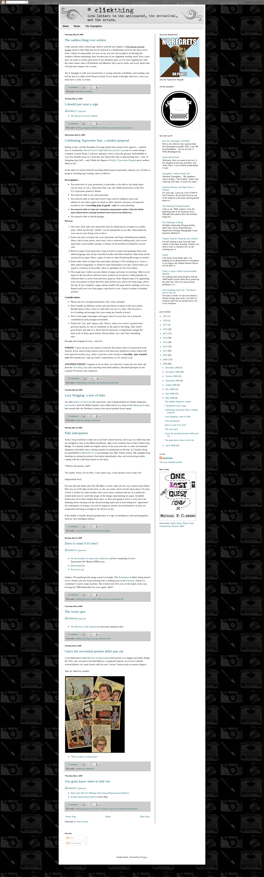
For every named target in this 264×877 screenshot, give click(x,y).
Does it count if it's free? (81, 543)
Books (77, 26)
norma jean (94, 809)
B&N (182, 526)
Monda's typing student (98, 657)
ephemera (90, 769)
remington (105, 128)
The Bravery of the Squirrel (84, 626)
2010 (165, 355)
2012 (165, 346)
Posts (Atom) (82, 822)
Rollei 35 (89, 452)
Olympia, (130, 580)
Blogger (143, 857)
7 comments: (73, 764)
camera (78, 531)
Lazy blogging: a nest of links (85, 395)
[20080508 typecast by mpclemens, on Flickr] (75, 618)
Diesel (185, 523)
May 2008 (170, 398)
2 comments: (73, 416)
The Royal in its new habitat (84, 115)
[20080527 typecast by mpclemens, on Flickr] (75, 111)
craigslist (87, 128)
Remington (124, 577)
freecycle (87, 599)
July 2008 (169, 389)
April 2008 (170, 445)
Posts (70, 838)
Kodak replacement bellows (84, 796)
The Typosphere (93, 26)
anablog (78, 128)
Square (165, 255)
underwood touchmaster (127, 809)
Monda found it (91, 150)
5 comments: (73, 87)
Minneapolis (139, 405)
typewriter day (112, 383)
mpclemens (168, 458)
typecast (129, 128)
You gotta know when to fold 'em (87, 781)
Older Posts (145, 816)
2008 (165, 364)
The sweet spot (75, 611)
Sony (191, 523)
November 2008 (172, 372)
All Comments (74, 843)
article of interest (82, 401)
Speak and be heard (170, 157)
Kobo (179, 523)
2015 (165, 333)
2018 (165, 320)
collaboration (81, 383)
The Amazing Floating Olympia (176, 206)
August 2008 (171, 385)
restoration (115, 128)
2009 (165, 359)
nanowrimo (101, 383)
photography (105, 531)
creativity (91, 383)
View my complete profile (171, 462)
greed (94, 599)
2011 (165, 351)
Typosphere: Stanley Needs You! (176, 173)
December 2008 (172, 368)
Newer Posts (71, 816)
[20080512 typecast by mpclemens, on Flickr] (75, 550)
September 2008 (172, 381)
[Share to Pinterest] (99, 87)
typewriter (96, 420)
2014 (165, 338)
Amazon (175, 526)
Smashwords (165, 526)
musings (88, 91)
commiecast (80, 769)
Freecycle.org (77, 569)
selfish (99, 599)
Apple (173, 523)
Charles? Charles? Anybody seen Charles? (180, 238)
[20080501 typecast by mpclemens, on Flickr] (75, 788)
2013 (165, 342)
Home (66, 26)
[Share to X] (94, 87)
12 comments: (74, 378)
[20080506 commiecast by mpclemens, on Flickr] (95, 752)
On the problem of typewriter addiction (89, 558)
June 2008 (170, 394)
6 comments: (73, 595)
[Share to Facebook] (97, 87)
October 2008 (171, 376)
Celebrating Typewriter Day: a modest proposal (97, 140)
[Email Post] (83, 87)
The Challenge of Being (172, 222)
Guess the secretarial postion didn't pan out (94, 651)
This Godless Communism (84, 756)
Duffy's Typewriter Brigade (123, 160)
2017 (165, 325)
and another (70, 405)
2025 (165, 316)
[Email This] (88, 87)
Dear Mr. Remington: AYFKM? (176, 141)
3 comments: (73, 124)
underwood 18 (117, 599)
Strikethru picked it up (114, 150)
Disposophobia (78, 565)
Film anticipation (76, 433)
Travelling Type (80, 367)
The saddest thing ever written (85, 40)
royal (123, 128)
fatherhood (79, 91)
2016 (165, 329)
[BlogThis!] (91, 87)
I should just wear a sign (81, 104)
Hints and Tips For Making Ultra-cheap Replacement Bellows (100, 793)
